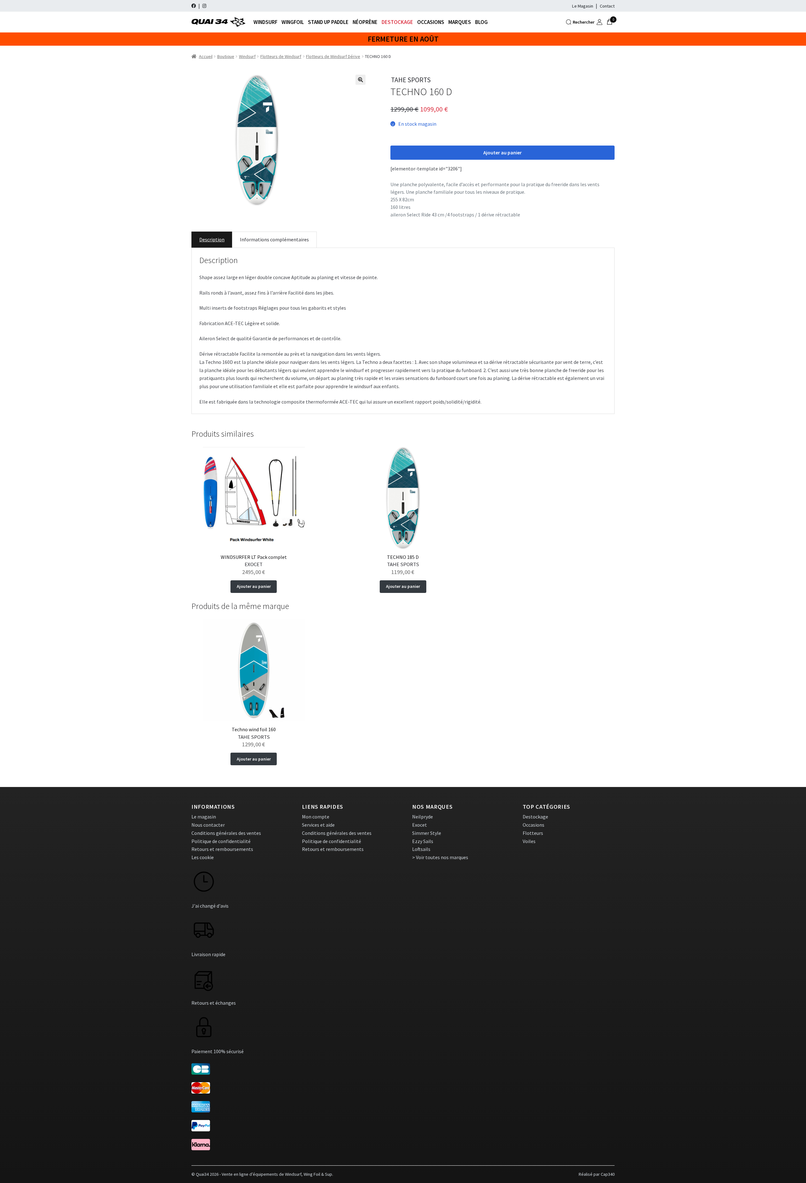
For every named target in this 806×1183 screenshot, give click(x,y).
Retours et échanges (213, 1003)
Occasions (430, 22)
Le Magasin (582, 6)
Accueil (206, 56)
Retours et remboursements (222, 849)
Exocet (419, 825)
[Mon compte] (599, 22)
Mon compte (315, 816)
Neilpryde (422, 816)
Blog (481, 22)
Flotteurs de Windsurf (280, 56)
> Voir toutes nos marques (440, 857)
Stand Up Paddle (328, 22)
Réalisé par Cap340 (597, 1174)
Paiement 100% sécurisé (217, 1051)
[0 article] (609, 22)
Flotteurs (533, 833)
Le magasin (203, 816)
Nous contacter (208, 825)
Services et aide (318, 825)
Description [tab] (211, 239)
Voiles (529, 841)
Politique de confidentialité (221, 841)
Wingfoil (292, 22)
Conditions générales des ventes (226, 833)
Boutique (225, 56)
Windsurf (265, 22)
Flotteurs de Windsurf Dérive (333, 56)
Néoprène (365, 22)
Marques (459, 22)
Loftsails (421, 849)
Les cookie (202, 857)
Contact (607, 6)
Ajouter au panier (502, 152)
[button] (360, 80)
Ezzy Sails (422, 841)
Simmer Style (426, 833)
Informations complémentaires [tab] (274, 239)
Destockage (397, 22)
